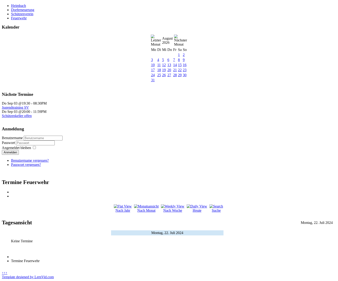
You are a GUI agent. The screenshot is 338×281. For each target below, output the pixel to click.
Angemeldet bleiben (16, 148)
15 (180, 65)
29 (180, 75)
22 (180, 70)
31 (153, 80)
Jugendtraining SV (15, 107)
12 (164, 65)
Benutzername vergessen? (30, 160)
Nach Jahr (122, 210)
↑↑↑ (4, 273)
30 (184, 75)
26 (164, 75)
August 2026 (167, 40)
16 (184, 65)
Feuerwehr (19, 18)
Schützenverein (22, 14)
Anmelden (10, 152)
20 (169, 70)
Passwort (9, 143)
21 (175, 70)
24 (153, 75)
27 (169, 75)
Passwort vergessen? (26, 165)
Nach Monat (146, 210)
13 (169, 65)
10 (153, 65)
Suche (216, 210)
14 (175, 65)
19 (164, 70)
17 (153, 70)
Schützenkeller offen (17, 116)
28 (175, 75)
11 (159, 65)
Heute (197, 210)
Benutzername (12, 138)
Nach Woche (172, 210)
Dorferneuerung (22, 10)
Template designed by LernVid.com (28, 277)
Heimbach (18, 6)
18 (159, 70)
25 (159, 75)
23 (184, 70)
